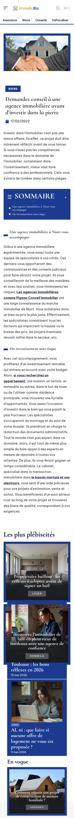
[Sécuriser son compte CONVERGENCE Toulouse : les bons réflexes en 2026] (37, 624)
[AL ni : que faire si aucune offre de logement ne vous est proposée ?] (37, 701)
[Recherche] (57, 8)
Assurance (37, 807)
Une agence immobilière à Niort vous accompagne (33, 208)
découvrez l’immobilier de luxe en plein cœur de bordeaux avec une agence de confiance (37, 641)
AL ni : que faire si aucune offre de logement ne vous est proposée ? (32, 738)
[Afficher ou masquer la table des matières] (60, 197)
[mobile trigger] (7, 8)
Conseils (37, 656)
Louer (37, 593)
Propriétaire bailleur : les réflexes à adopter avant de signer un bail (37, 581)
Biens (13, 88)
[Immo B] (26, 8)
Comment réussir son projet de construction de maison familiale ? (37, 796)
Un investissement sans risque (28, 214)
